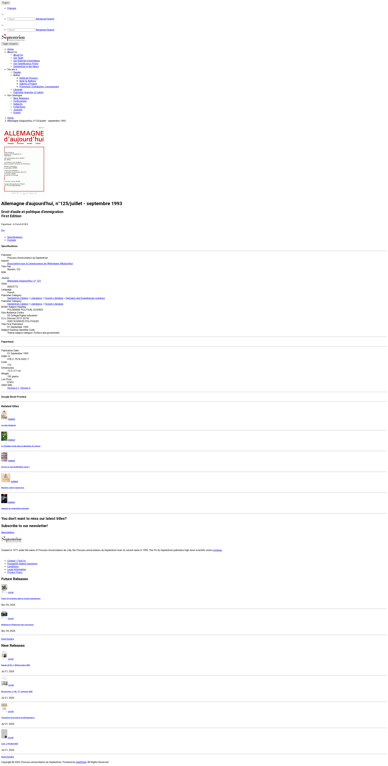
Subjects (18, 104)
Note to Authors (27, 80)
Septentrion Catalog (17, 298)
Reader (17, 72)
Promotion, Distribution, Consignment (39, 86)
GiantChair (81, 762)
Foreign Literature (54, 298)
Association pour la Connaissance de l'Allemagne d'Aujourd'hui (40, 263)
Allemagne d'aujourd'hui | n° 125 (24, 280)
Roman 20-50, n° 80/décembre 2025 (15, 665)
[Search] (2, 14)
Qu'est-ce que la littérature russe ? (15, 467)
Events (17, 112)
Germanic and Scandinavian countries (85, 298)
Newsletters (7, 532)
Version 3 (25, 388)
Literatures (36, 298)
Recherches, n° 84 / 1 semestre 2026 (16, 692)
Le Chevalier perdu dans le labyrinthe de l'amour (20, 446)
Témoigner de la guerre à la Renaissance (18, 718)
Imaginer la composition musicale (15, 508)
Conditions (13, 566)
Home (10, 49)
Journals (17, 109)
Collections (19, 106)
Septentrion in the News (26, 66)
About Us (18, 55)
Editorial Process (28, 78)
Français (11, 8)
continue (217, 550)
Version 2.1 (13, 388)
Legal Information (16, 569)
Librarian (17, 89)
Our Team (18, 57)
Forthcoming (20, 101)
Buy (3, 230)
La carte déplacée (8, 425)
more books (7, 638)
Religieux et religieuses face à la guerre (17, 625)
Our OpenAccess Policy (25, 63)
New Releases (21, 98)
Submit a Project (28, 83)
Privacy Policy (14, 572)
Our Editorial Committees (26, 60)
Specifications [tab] (14, 237)
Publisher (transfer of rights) (28, 92)
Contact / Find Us (16, 560)
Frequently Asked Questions (22, 563)
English (5, 3)
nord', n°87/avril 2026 (9, 744)
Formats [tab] (11, 240)
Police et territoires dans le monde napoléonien (20, 599)
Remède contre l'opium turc (12, 488)
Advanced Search (45, 18)
